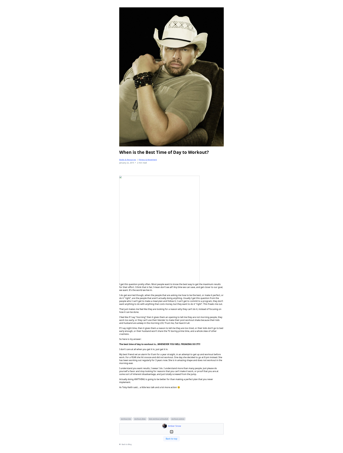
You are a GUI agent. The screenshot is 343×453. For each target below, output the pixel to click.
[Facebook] (171, 431)
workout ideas (140, 419)
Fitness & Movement (148, 159)
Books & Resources (127, 159)
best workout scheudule (158, 419)
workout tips (126, 419)
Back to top (171, 438)
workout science (177, 419)
